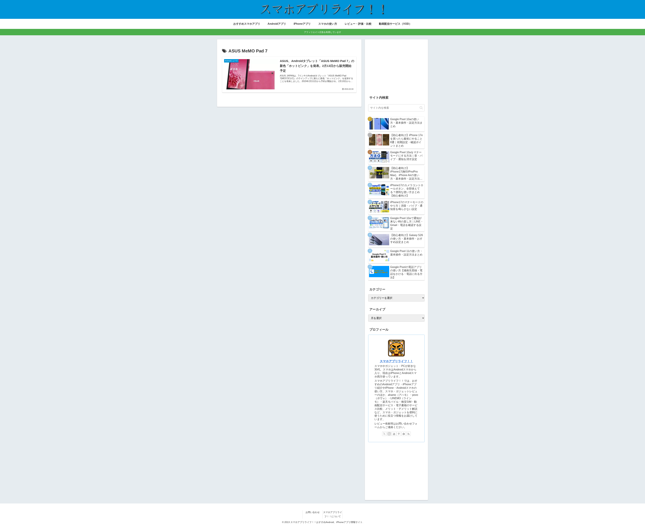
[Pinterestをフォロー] (399, 434)
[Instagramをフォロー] (389, 434)
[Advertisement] (396, 66)
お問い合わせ (313, 512)
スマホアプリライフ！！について (332, 514)
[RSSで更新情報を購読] (408, 434)
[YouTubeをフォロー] (394, 434)
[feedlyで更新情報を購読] (403, 434)
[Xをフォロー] (384, 434)
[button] (421, 108)
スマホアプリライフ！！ (396, 361)
